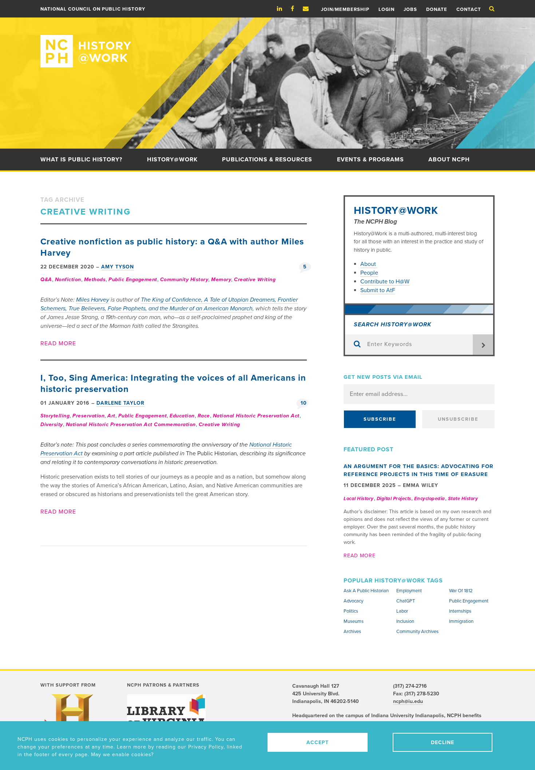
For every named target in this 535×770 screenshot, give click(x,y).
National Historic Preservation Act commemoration (131, 424)
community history (184, 279)
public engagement (132, 279)
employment (409, 591)
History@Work (172, 159)
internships (460, 611)
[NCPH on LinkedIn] (283, 8)
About (368, 264)
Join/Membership (345, 9)
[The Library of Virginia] (166, 710)
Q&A (46, 279)
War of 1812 (461, 591)
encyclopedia (429, 499)
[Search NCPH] (492, 8)
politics (351, 611)
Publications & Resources (267, 159)
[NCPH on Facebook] (296, 8)
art (111, 416)
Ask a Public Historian (366, 591)
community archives (417, 632)
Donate (436, 9)
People (369, 272)
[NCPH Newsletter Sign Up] (309, 8)
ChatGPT (405, 601)
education (182, 416)
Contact (468, 9)
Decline (442, 742)
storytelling (55, 416)
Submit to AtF (377, 290)
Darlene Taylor (120, 403)
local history (359, 499)
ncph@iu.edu (408, 701)
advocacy (353, 601)
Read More (58, 343)
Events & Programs (370, 159)
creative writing (255, 279)
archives (352, 632)
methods (95, 279)
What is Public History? (81, 159)
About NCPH (449, 159)
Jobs (410, 9)
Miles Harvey (92, 299)
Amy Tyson (117, 267)
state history (463, 499)
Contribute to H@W (384, 281)
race (204, 416)
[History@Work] (267, 42)
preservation (88, 416)
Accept (317, 742)
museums (354, 621)
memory (221, 279)
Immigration (461, 621)
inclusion (405, 621)
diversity (51, 424)
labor (402, 611)
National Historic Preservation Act (256, 416)
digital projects (394, 499)
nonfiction (68, 279)
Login (387, 9)
